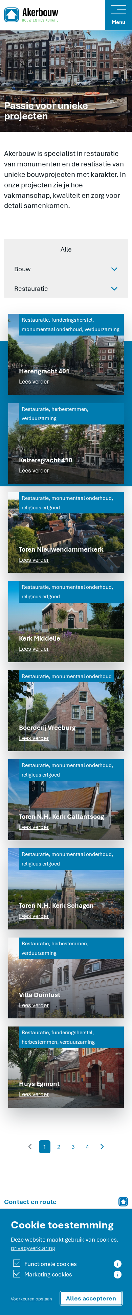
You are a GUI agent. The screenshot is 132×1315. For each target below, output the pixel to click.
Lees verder (34, 381)
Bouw (22, 268)
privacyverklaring (33, 1248)
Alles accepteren (91, 1298)
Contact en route (30, 1201)
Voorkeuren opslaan (31, 1298)
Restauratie (31, 288)
